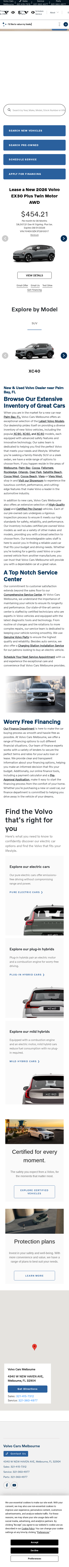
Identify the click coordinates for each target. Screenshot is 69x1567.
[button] (34, 1347)
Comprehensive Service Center (23, 594)
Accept (34, 1542)
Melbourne (10, 467)
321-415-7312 (25, 1396)
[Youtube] (14, 1485)
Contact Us (18, 1453)
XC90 (17, 433)
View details (34, 275)
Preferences (34, 1558)
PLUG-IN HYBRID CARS (26, 974)
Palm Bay (24, 467)
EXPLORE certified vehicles (34, 1192)
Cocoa (36, 467)
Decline (34, 1550)
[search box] (34, 110)
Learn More (34, 1275)
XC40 (40, 433)
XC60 (26, 433)
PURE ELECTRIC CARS (25, 892)
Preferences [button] (43, 1532)
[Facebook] (6, 1485)
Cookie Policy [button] (28, 1528)
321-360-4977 (28, 1400)
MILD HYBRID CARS (23, 1061)
